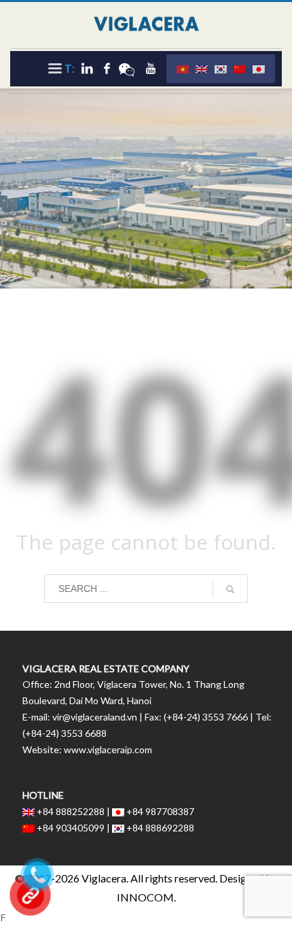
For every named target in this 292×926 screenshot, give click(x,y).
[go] (230, 589)
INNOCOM (145, 897)
